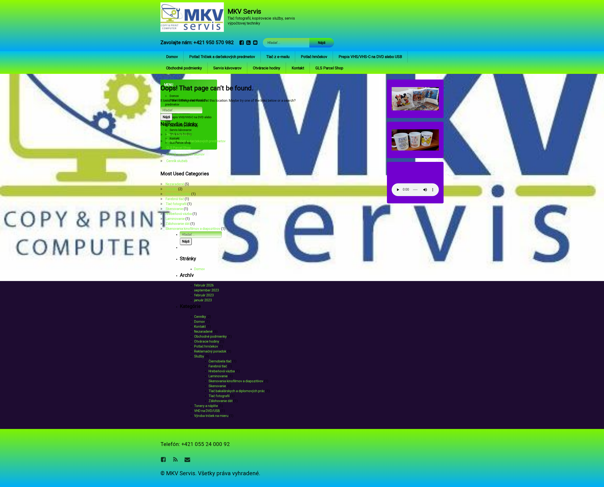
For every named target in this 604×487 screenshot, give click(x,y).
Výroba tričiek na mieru (211, 416)
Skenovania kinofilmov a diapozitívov (193, 229)
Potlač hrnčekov (314, 57)
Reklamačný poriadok (210, 351)
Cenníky (171, 189)
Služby (199, 356)
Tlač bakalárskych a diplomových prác (237, 391)
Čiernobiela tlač (220, 361)
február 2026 (204, 285)
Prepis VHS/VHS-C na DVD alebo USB (370, 57)
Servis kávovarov (227, 68)
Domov (172, 57)
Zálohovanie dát (178, 224)
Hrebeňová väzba (179, 214)
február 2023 (204, 295)
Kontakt (298, 68)
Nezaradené (175, 184)
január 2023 (203, 300)
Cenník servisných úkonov (185, 154)
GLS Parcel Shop (329, 68)
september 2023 (206, 290)
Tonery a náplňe (206, 406)
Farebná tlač (175, 199)
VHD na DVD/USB (207, 411)
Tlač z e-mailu (277, 57)
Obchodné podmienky (184, 68)
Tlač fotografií (176, 204)
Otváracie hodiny (266, 68)
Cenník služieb (177, 161)
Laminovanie (175, 219)
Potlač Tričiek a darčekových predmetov (222, 57)
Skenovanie (174, 209)
